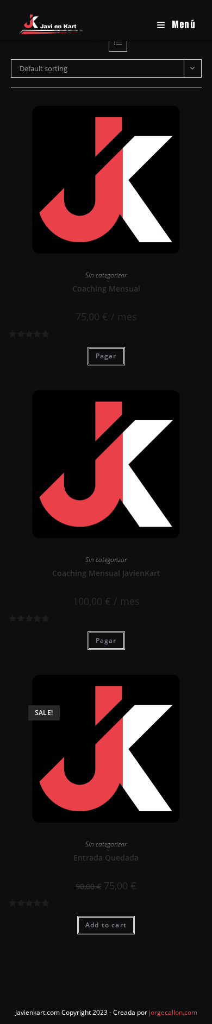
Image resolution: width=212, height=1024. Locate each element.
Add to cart (106, 925)
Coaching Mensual (106, 288)
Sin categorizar (106, 275)
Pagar (106, 356)
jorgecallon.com (173, 1012)
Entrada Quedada (106, 857)
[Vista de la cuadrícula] (94, 42)
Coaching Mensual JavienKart (106, 573)
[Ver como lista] (118, 42)
